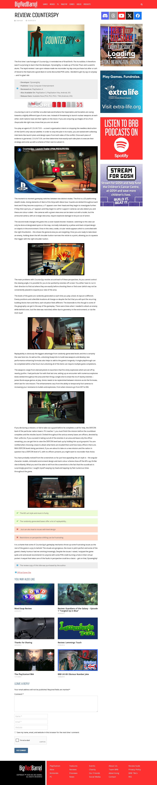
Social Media (95, 776)
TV (58, 4)
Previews (73, 773)
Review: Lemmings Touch (69, 642)
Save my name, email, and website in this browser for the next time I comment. (48, 732)
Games (45, 4)
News (71, 776)
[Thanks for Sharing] (34, 628)
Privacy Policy (134, 769)
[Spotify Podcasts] (121, 159)
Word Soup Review (23, 608)
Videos (79, 4)
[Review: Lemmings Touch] (78, 628)
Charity (92, 769)
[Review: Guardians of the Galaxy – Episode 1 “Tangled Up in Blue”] (78, 594)
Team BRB (113, 769)
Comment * (19, 694)
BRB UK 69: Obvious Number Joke (73, 674)
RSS (130, 776)
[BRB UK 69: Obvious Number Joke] (78, 660)
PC (51, 776)
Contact (112, 776)
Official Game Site (24, 572)
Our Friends (94, 773)
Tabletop (64, 4)
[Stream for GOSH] (121, 205)
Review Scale (134, 766)
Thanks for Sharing (23, 642)
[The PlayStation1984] (34, 660)
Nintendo (54, 773)
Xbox (52, 769)
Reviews (73, 769)
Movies (52, 4)
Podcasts (87, 4)
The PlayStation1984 (24, 674)
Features (73, 766)
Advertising (114, 773)
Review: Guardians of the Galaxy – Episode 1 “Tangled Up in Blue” (78, 609)
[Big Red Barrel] (26, 8)
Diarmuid (19, 20)
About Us (113, 766)
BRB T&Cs (133, 773)
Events (92, 766)
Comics (71, 4)
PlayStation (55, 766)
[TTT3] (121, 65)
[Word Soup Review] (34, 594)
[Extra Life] (121, 112)
